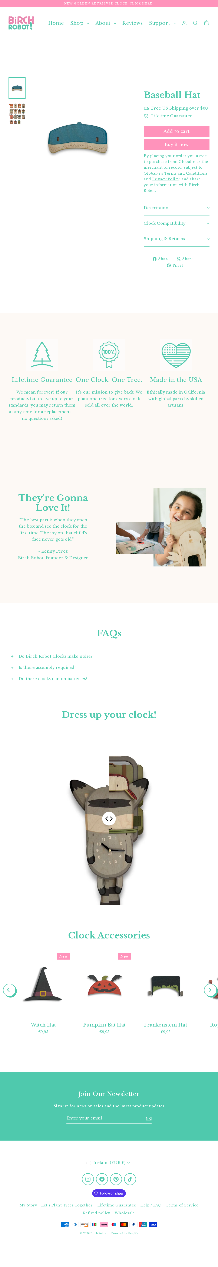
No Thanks (67, 670)
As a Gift (67, 657)
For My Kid (67, 625)
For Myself (67, 641)
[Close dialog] (186, 585)
